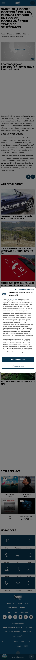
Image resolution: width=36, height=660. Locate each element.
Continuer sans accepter (24, 289)
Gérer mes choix (18, 366)
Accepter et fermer (18, 359)
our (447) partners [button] (12, 299)
